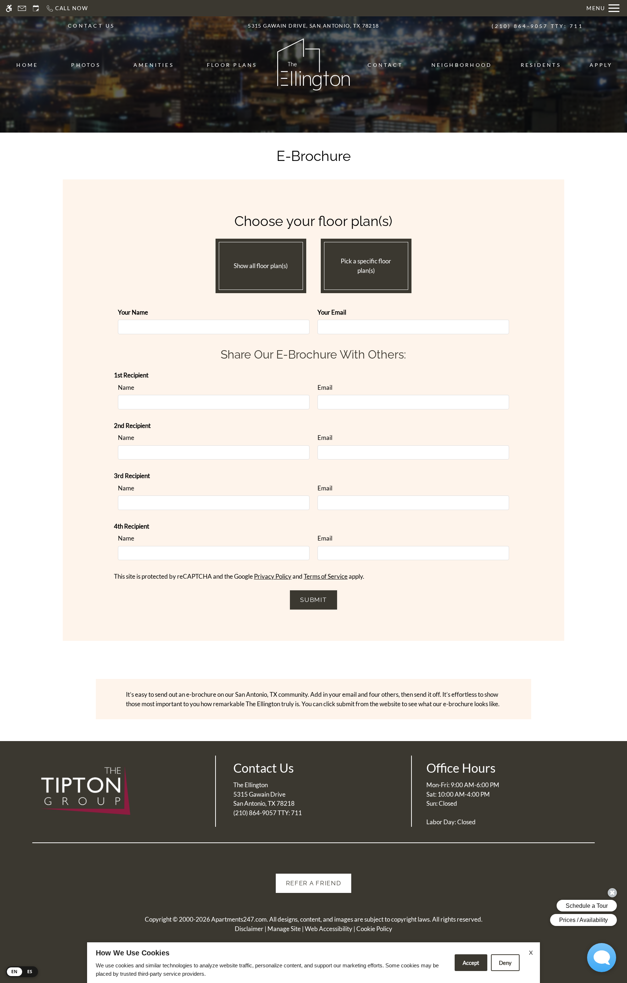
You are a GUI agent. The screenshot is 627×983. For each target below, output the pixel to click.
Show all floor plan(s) (261, 266)
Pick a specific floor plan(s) (366, 265)
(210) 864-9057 (537, 26)
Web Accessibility (328, 929)
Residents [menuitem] (541, 65)
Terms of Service (326, 576)
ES (30, 971)
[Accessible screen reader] (9, 8)
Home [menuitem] (27, 65)
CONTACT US (91, 26)
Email (324, 387)
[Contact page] (22, 8)
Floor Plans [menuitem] (232, 65)
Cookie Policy (374, 929)
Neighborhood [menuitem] (461, 65)
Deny (505, 962)
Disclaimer (249, 929)
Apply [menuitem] (601, 65)
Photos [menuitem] (85, 65)
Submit (313, 599)
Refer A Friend (313, 883)
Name (126, 387)
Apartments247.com (239, 919)
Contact (385, 65)
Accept (471, 962)
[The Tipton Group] (85, 790)
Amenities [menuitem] (154, 65)
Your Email (331, 312)
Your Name (133, 312)
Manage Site (284, 929)
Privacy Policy (272, 576)
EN (14, 971)
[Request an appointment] (36, 8)
